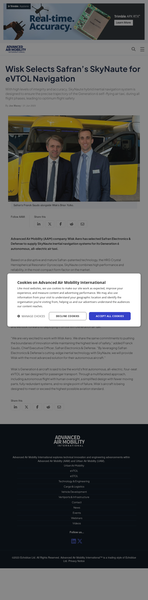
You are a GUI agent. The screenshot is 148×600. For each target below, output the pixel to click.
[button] (31, 316)
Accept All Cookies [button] (110, 316)
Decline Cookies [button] (67, 316)
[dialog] (74, 300)
